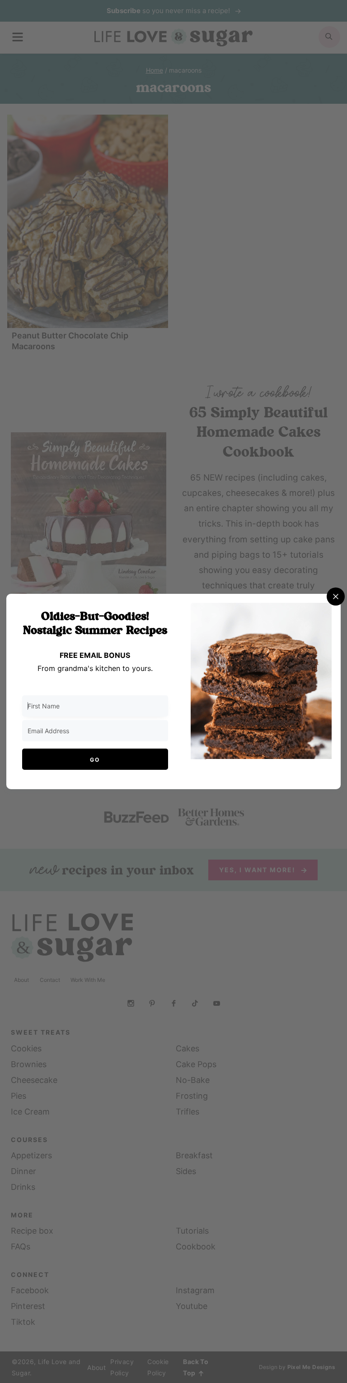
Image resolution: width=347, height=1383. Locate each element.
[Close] (336, 596)
